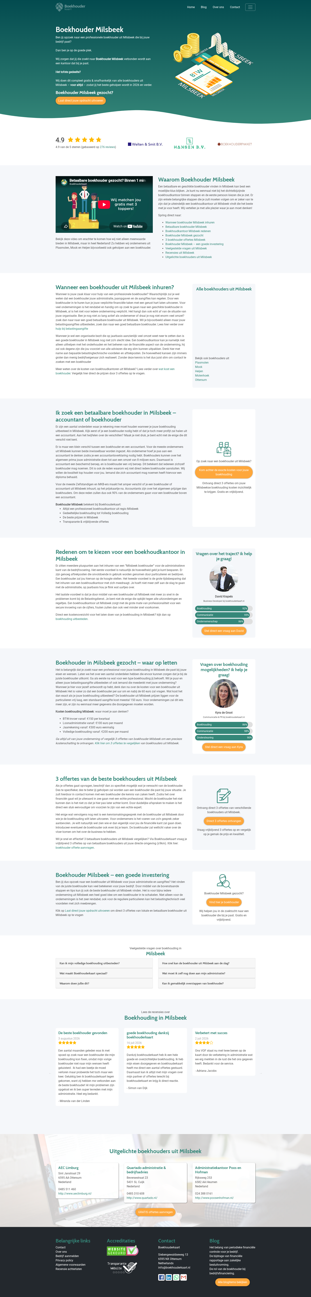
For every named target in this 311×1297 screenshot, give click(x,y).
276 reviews (107, 147)
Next (261, 1073)
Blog (204, 7)
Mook (198, 367)
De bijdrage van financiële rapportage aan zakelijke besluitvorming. (225, 1260)
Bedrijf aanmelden (67, 1256)
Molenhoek (202, 375)
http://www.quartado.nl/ (142, 1198)
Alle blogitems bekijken (232, 1282)
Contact (235, 7)
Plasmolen (202, 362)
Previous (50, 1073)
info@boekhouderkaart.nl (174, 1267)
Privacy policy (64, 1260)
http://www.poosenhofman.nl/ (214, 1198)
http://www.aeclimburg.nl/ (75, 1193)
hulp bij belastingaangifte (72, 328)
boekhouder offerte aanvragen (75, 847)
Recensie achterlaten (69, 1269)
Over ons (218, 7)
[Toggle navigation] (250, 7)
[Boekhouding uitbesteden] (224, 450)
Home (191, 7)
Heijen (199, 371)
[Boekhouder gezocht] (224, 882)
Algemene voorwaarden (70, 1264)
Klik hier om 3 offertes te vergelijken (117, 743)
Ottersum (201, 380)
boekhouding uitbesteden (72, 619)
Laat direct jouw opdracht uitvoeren (80, 100)
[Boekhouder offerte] (224, 797)
